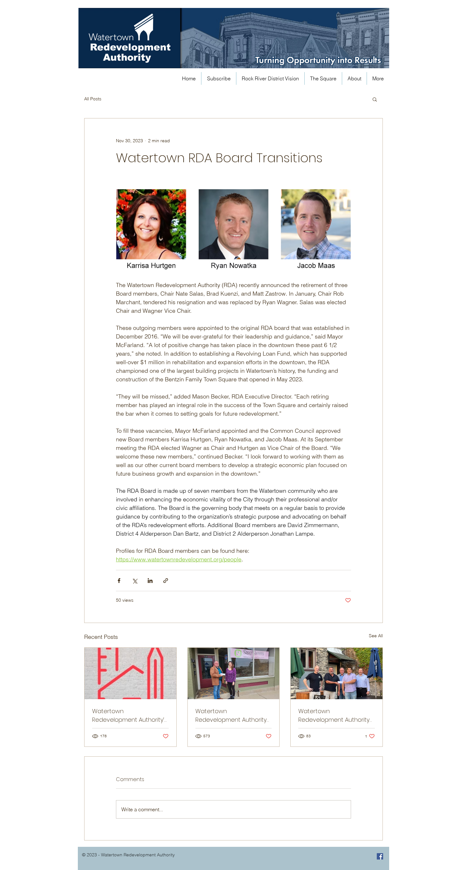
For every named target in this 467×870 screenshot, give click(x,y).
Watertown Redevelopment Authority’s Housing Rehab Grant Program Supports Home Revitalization (129, 715)
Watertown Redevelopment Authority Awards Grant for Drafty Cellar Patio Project (333, 715)
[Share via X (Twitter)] (135, 581)
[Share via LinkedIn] (150, 581)
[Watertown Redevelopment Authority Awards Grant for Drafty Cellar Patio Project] (336, 673)
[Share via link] (166, 581)
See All (376, 636)
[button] (375, 99)
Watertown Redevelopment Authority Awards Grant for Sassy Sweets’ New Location (231, 715)
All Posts (92, 99)
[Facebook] (380, 856)
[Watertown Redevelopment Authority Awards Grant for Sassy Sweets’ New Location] (234, 673)
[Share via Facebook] (119, 581)
